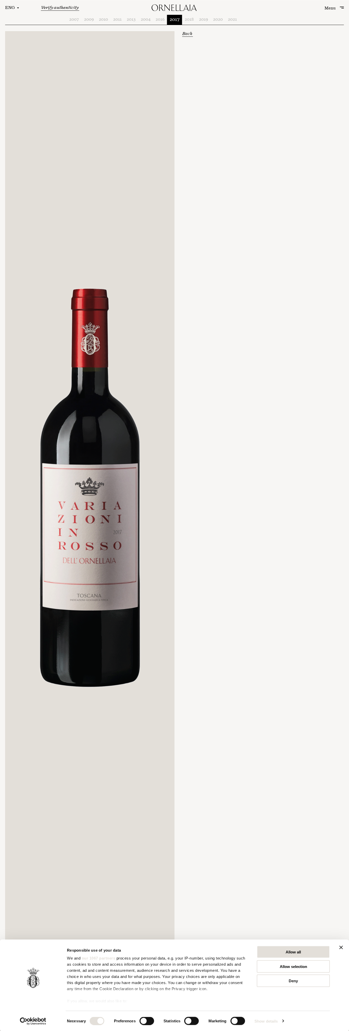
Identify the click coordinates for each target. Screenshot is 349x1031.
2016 (160, 19)
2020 (218, 19)
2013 (131, 19)
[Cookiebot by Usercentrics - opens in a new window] (33, 1021)
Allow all (293, 952)
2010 (103, 19)
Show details (266, 1021)
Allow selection (293, 966)
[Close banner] (341, 947)
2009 (89, 19)
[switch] (146, 1021)
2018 (189, 19)
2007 (74, 19)
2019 (203, 19)
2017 (175, 20)
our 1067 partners (98, 958)
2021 (232, 19)
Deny (293, 981)
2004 (145, 19)
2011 (117, 19)
